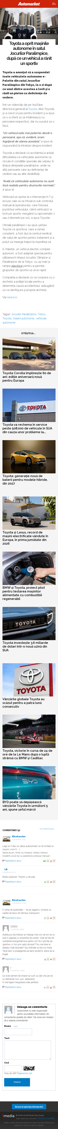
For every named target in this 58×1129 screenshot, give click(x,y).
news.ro (12, 297)
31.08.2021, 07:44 (20, 903)
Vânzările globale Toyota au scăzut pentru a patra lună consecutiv (23, 702)
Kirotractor (19, 836)
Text (6, 1038)
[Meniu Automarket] (54, 4)
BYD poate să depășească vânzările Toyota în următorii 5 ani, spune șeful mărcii (25, 805)
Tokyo (41, 314)
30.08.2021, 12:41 (19, 839)
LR (5, 869)
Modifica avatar (8, 1010)
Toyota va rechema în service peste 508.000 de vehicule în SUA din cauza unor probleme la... (27, 428)
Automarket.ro (29, 4)
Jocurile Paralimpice (23, 314)
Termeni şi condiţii (45, 1118)
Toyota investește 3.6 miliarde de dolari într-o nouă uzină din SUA (25, 646)
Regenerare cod (24, 1073)
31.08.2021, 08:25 (18, 929)
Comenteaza (48, 829)
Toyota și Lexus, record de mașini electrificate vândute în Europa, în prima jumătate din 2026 (25, 537)
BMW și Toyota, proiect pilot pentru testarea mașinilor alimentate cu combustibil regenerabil (23, 593)
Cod (6, 1062)
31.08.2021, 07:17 (10, 872)
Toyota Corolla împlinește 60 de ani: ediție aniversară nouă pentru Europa (26, 376)
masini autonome (23, 318)
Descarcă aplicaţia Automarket (29, 1106)
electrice (17, 266)
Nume (7, 1026)
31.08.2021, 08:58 (18, 971)
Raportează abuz (13, 860)
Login (15, 1026)
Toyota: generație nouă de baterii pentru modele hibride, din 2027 (25, 479)
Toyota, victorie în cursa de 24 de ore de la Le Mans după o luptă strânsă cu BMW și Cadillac (27, 754)
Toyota (32, 109)
